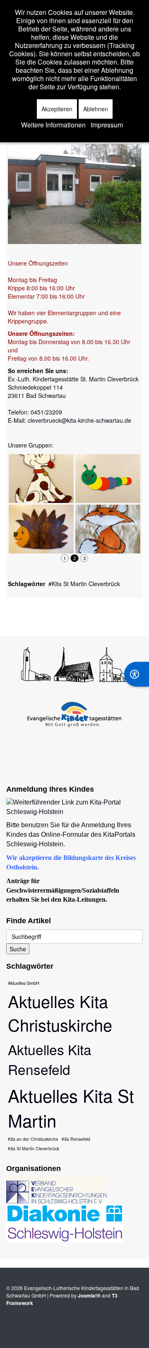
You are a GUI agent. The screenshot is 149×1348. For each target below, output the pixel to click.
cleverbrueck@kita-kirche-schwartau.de (79, 420)
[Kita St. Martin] (74, 193)
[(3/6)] (41, 478)
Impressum (107, 124)
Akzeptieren (56, 109)
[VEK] (57, 1189)
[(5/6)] (107, 478)
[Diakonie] (64, 1223)
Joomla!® (89, 1295)
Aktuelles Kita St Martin (71, 1108)
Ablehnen (95, 109)
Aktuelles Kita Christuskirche (60, 1012)
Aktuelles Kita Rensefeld (49, 1059)
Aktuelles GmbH (23, 982)
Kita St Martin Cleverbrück (86, 583)
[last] (137, 558)
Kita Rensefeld (76, 1139)
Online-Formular (65, 834)
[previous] (20, 558)
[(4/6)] (41, 529)
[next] (129, 558)
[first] (12, 558)
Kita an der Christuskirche (33, 1139)
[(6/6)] (107, 529)
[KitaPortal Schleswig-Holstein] (74, 806)
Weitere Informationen (53, 124)
